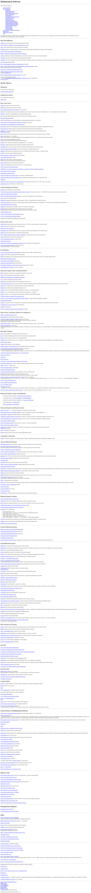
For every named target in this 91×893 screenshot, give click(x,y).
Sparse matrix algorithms (5, 202)
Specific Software (6, 8)
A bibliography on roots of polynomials (8, 304)
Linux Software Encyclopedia (6, 739)
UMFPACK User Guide (5, 132)
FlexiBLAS (2, 114)
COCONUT (2, 57)
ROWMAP (2, 462)
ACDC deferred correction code (6, 477)
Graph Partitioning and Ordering (11, 13)
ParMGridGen (3, 633)
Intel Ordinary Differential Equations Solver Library (10, 446)
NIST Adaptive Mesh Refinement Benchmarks (9, 647)
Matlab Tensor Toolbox (5, 823)
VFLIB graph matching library (6, 694)
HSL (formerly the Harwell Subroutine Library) (9, 719)
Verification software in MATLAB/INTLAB (9, 346)
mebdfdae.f (2, 456)
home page (4, 889)
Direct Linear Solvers (9, 12)
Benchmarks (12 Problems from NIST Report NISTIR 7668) (12, 649)
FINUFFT (2, 427)
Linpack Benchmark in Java (5, 854)
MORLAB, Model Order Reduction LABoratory (10, 470)
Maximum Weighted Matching (6, 367)
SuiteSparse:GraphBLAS (5, 325)
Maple (1, 687)
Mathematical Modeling (5, 841)
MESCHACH (3, 162)
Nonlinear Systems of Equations (25, 395)
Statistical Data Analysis (10, 11)
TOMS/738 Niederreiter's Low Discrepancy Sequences (11, 418)
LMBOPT (2, 43)
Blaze (1, 136)
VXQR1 (2, 55)
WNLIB (2, 730)
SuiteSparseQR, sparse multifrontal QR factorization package (12, 124)
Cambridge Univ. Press (25, 78)
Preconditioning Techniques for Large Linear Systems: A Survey (13, 265)
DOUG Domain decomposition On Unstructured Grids (11, 588)
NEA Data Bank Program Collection (7, 764)
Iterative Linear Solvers (10, 14)
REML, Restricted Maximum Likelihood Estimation (10, 74)
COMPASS (2, 49)
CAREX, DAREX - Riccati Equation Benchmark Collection (12, 377)
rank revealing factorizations (6, 157)
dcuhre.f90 (10, 414)
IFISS (1, 605)
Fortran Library (3, 733)
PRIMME (2, 287)
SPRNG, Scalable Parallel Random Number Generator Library (12, 832)
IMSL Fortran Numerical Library (6, 745)
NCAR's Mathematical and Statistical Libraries (9, 741)
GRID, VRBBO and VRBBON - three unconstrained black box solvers (14, 45)
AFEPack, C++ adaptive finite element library (9, 558)
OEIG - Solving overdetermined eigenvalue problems (10, 51)
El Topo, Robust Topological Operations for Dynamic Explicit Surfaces (14, 619)
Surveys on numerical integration (6, 422)
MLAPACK (2, 107)
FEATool (2, 552)
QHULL (2, 639)
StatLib (1, 726)
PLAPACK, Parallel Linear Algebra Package (9, 175)
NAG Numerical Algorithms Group (7, 743)
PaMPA (2, 629)
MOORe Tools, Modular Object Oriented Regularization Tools (12, 243)
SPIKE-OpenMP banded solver (6, 120)
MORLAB (2, 374)
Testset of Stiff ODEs (4, 488)
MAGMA (2, 142)
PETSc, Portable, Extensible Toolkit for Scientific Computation (12, 234)
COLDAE (2, 519)
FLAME (2, 153)
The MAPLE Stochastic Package (6, 537)
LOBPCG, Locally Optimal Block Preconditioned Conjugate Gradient (14, 298)
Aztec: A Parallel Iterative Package (7, 239)
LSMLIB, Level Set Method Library (7, 617)
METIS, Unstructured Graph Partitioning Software (10, 196)
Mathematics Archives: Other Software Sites (9, 800)
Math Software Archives (5, 783)
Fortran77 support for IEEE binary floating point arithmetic (12, 850)
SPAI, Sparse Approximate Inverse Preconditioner (10, 252)
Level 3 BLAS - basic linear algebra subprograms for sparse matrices (13, 361)
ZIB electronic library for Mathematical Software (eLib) (11, 728)
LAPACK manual (25, 352)
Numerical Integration (9, 20)
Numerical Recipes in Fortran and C (7, 737)
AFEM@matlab (3, 568)
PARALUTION (3, 224)
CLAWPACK (3, 571)
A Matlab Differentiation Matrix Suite (7, 466)
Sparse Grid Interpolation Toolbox (7, 641)
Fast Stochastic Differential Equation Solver (9, 533)
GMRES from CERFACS (5, 241)
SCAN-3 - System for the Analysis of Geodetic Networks (11, 861)
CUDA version (3, 428)
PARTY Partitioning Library (6, 212)
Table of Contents (3, 79)
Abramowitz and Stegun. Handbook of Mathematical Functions (12, 676)
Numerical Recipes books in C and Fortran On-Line (10, 769)
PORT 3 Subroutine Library (5, 715)
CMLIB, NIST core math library (6, 756)
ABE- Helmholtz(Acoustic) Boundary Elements (9, 600)
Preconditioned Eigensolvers (6, 300)
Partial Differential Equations (11, 25)
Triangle (2, 626)
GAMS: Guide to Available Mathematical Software (10, 713)
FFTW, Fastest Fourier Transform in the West (9, 425)
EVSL (1, 275)
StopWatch (2, 864)
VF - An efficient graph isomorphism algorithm (9, 696)
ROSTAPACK (3, 468)
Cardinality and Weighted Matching (7, 371)
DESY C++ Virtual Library (5, 766)
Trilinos (1, 236)
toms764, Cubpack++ (4, 410)
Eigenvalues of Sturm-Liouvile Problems (8, 484)
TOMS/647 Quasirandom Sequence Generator (9, 416)
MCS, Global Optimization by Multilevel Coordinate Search (12, 64)
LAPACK (2, 105)
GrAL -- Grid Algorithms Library (6, 631)
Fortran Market (3, 735)
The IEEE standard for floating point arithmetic (9, 811)
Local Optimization (17, 398)
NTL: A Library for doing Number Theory (8, 705)
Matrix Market (3, 317)
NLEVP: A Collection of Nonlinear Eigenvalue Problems (11, 309)
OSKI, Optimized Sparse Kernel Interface (8, 149)
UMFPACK (2, 130)
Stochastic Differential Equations (11, 24)
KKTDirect (2, 144)
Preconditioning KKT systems (6, 267)
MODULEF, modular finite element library (8, 577)
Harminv (2, 432)
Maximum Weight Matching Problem (7, 369)
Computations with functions (11, 21)
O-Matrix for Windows (4, 877)
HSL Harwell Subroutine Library (6, 798)
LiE (1, 692)
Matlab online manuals (4, 747)
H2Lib (1, 333)
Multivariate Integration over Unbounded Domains (10, 412)
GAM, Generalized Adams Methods (7, 451)
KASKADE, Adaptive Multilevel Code (8, 594)
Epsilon (1, 701)
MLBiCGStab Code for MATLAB (7, 228)
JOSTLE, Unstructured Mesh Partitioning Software (10, 216)
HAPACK (2, 290)
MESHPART (3, 200)
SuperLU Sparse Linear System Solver (8, 171)
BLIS (1, 116)
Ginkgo (1, 226)
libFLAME (2, 126)
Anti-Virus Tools (3, 866)
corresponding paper (4, 569)
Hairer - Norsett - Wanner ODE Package (8, 453)
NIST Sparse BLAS (4, 359)
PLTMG (2, 598)
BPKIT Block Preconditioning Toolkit (7, 258)
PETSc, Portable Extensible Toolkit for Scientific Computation (12, 609)
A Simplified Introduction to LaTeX (7, 879)
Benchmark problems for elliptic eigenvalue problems (10, 653)
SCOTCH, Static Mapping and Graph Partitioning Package (12, 214)
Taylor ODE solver (4, 460)
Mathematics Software (4, 785)
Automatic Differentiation (28, 400)
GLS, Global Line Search (5, 62)
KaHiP (1, 189)
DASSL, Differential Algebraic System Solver (9, 498)
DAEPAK (2, 509)
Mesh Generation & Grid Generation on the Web (10, 635)
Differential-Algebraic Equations (11, 23)
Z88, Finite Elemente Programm (6, 596)
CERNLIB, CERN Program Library (7, 762)
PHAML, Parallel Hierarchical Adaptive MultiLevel (10, 563)
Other (4, 33)
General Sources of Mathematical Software (11, 30)
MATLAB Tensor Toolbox (5, 342)
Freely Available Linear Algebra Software (8, 382)
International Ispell (4, 875)
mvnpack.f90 (3, 414)
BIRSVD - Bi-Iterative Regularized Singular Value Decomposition (13, 53)
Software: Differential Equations (6, 664)
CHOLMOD (3, 146)
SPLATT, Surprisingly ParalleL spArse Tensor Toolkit (11, 390)
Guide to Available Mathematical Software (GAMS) (10, 779)
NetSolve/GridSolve (4, 843)
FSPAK (2, 159)
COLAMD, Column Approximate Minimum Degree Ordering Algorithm (14, 191)
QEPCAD (2, 683)
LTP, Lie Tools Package (5, 690)
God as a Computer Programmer (6, 852)
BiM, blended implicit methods (6, 458)
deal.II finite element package (6, 556)
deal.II (1, 573)
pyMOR (2, 658)
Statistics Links (3, 99)
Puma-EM (2, 615)
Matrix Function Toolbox (5, 671)
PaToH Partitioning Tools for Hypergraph (8, 204)
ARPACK (2, 302)
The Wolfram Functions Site (6, 678)
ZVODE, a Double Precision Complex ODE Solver (10, 449)
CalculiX (2, 575)
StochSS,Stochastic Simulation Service (8, 540)
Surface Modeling (3, 884)
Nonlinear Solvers (9, 19)
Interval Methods (3, 886)
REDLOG (2, 685)
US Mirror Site (8, 72)
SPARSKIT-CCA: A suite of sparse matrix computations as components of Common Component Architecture (21, 169)
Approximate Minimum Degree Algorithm (8, 194)
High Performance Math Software (7, 775)
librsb (1, 111)
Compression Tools (4, 868)
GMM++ (2, 365)
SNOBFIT (2, 60)
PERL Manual (3, 872)
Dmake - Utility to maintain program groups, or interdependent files (13, 870)
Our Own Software (7, 7)
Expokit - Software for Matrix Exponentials (8, 464)
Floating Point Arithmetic (8, 32)
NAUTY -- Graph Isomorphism (6, 698)
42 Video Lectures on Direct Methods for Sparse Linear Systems (13, 122)
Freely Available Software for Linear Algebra (9, 109)
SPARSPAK (3, 179)
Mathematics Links (4, 888)
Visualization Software (4, 834)
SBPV (1, 480)
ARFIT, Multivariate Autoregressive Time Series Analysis (11, 71)
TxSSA (1, 139)
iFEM (1, 554)
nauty (1, 699)
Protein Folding (3, 887)
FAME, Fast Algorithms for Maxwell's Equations (10, 560)
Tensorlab (2, 344)
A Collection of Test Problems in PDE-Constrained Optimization (13, 666)
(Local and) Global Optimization (6, 91)
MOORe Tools (3, 232)
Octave (1, 752)
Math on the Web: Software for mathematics (9, 790)
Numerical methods (16, 760)
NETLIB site (3, 724)
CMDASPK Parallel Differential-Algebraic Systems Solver (12, 507)
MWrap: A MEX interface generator (7, 820)
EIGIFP (2, 292)
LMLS (1, 47)
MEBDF (2, 475)
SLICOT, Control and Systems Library (8, 380)
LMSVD (2, 281)
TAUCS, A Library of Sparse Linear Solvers (9, 167)
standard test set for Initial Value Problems (8, 523)
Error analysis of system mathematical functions (9, 838)
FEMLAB (2, 482)
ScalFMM (2, 611)
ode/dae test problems (4, 486)
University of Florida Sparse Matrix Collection (9, 319)
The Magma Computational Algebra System (9, 836)
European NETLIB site (5, 722)
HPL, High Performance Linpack (7, 118)
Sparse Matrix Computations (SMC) (7, 173)
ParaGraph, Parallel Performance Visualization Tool (10, 845)
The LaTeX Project (4, 859)
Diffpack (2, 581)
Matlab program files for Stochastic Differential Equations (11, 529)
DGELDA (2, 472)
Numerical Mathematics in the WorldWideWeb (9, 817)
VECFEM (2, 586)
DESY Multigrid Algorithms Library (7, 590)
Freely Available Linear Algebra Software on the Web (10, 348)
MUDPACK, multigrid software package (8, 579)
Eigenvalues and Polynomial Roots (12, 16)
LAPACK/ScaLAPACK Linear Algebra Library (10, 352)
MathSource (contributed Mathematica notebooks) (10, 754)
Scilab (1, 750)
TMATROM (3, 660)
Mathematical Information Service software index (10, 781)
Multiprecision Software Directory (7, 809)
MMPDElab (2, 545)
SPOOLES (2, 208)
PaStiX (1, 134)
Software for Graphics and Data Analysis (8, 777)
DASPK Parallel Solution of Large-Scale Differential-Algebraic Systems (14, 505)
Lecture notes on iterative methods (7, 245)
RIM (1, 273)
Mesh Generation (8, 26)
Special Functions (8, 27)
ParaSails (2, 254)
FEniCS (2, 550)
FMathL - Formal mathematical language (8, 882)
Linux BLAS (3, 357)
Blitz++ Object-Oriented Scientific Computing (9, 856)
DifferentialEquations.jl (5, 444)
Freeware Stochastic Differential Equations (8, 535)
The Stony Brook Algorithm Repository (8, 703)
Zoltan (1, 218)
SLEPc (1, 285)
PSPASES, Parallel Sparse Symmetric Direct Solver (10, 177)
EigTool (2, 306)
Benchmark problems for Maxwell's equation (9, 656)
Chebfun (2, 438)
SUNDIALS (3, 501)
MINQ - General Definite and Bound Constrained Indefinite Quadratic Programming (17, 66)
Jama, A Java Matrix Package (6, 384)
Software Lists (6, 31)
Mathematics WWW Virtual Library (7, 794)
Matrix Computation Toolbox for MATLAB (9, 155)
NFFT (1, 430)
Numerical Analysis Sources (6, 796)
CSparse (2, 164)
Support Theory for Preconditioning (7, 260)
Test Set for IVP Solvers (5, 490)
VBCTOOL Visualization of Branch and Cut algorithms (11, 847)
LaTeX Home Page (12, 859)
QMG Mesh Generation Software (7, 637)
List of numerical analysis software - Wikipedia (9, 792)
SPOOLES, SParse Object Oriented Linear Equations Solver (12, 181)
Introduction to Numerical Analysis (13, 78)
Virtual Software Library (5, 758)
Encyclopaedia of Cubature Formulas (7, 420)
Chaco (1, 198)
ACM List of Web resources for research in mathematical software (13, 802)
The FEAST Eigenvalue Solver (6, 283)
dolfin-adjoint (3, 548)
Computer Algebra (9, 29)
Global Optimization (27, 398)
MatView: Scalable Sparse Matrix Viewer (8, 314)
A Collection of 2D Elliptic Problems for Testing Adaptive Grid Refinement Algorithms (17, 651)
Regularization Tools (4, 128)
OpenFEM (2, 566)
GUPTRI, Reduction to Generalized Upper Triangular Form (12, 296)
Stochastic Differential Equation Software (8, 531)
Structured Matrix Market (5, 323)
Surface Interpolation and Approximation (11, 404)
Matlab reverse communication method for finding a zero (11, 69)
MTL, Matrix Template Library (6, 363)
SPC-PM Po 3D (3, 584)
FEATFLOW (3, 603)
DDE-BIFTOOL (3, 493)
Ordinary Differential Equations (11, 22)
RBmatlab (2, 607)
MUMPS (2, 151)
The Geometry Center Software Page (7, 788)
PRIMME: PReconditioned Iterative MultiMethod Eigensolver (12, 277)
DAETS (2, 503)
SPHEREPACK (3, 674)
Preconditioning (8, 15)
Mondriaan (2, 206)
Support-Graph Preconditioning (6, 263)
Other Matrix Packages (9, 17)
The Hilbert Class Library (5, 386)
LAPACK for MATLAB (5, 355)
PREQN (2, 256)
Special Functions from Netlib (6, 829)
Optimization (8, 10)
